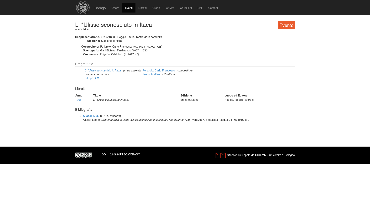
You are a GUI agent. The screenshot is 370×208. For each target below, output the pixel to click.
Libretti (142, 8)
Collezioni (186, 8)
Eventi (129, 8)
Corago (100, 7)
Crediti (156, 8)
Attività (170, 8)
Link (200, 8)
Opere (115, 8)
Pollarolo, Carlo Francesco (159, 70)
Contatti (213, 8)
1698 (78, 99)
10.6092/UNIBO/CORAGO (124, 154)
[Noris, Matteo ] (152, 74)
